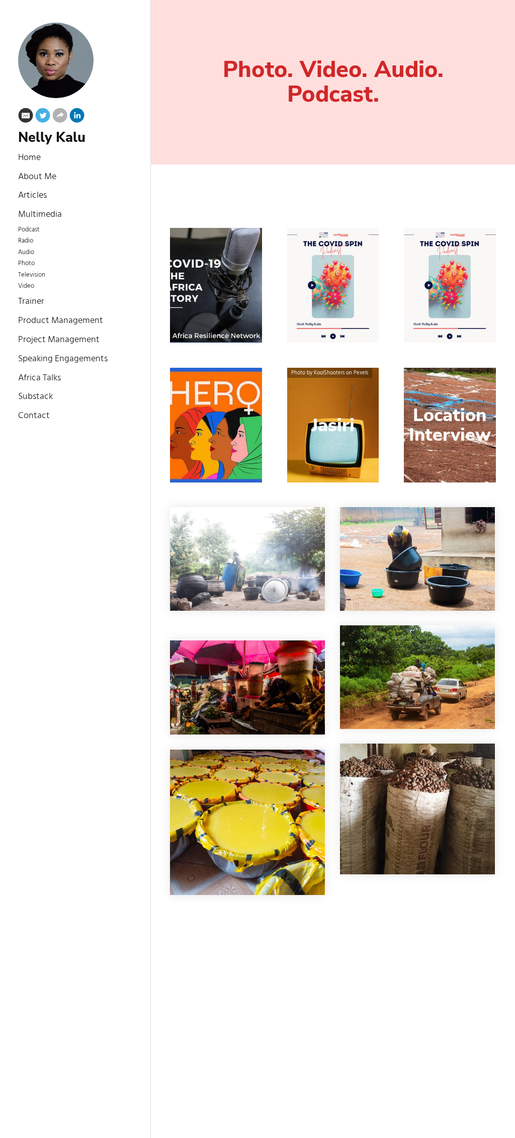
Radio (25, 241)
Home (29, 157)
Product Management (60, 320)
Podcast (29, 230)
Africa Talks (39, 378)
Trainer (31, 301)
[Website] (59, 117)
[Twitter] (42, 117)
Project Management (59, 340)
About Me (37, 177)
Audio (26, 253)
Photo (26, 264)
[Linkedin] (76, 117)
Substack (35, 396)
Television (31, 275)
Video (26, 286)
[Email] (25, 117)
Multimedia (40, 214)
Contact (34, 416)
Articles (32, 195)
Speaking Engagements (63, 359)
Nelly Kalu (51, 137)
